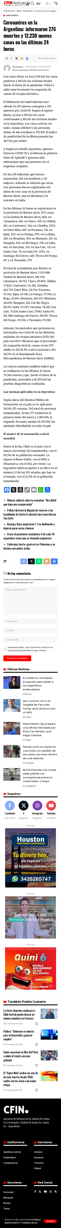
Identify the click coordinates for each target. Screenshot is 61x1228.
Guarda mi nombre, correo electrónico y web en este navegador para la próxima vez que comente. (30, 649)
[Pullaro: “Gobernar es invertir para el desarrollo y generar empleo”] (49, 1034)
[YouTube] (45, 1191)
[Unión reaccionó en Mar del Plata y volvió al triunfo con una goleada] (49, 1055)
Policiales (29, 763)
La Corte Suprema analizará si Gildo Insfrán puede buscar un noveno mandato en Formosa (19, 1014)
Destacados (12, 15)
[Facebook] (9, 810)
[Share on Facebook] (11, 58)
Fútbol (28, 717)
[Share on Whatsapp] (39, 561)
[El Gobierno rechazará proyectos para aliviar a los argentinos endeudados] (11, 682)
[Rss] (55, 1191)
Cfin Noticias (17, 66)
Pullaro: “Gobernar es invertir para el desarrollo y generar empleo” (18, 1035)
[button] (50, 1221)
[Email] (21, 58)
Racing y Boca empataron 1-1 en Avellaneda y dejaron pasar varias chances (29, 526)
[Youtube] (51, 810)
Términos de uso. (30, 1223)
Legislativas (30, 786)
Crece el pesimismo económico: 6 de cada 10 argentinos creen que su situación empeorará (28, 536)
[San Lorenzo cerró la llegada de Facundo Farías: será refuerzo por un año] (11, 705)
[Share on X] (16, 58)
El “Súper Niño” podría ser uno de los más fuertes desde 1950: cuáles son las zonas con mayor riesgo (20, 1079)
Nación (28, 694)
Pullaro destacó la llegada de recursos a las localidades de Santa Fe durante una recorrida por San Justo (29, 514)
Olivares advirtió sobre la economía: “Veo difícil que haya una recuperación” (29, 502)
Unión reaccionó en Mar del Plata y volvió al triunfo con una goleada (20, 1056)
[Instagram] (37, 810)
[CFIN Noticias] (16, 3)
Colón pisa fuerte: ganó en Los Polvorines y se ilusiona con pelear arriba (29, 546)
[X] (23, 810)
